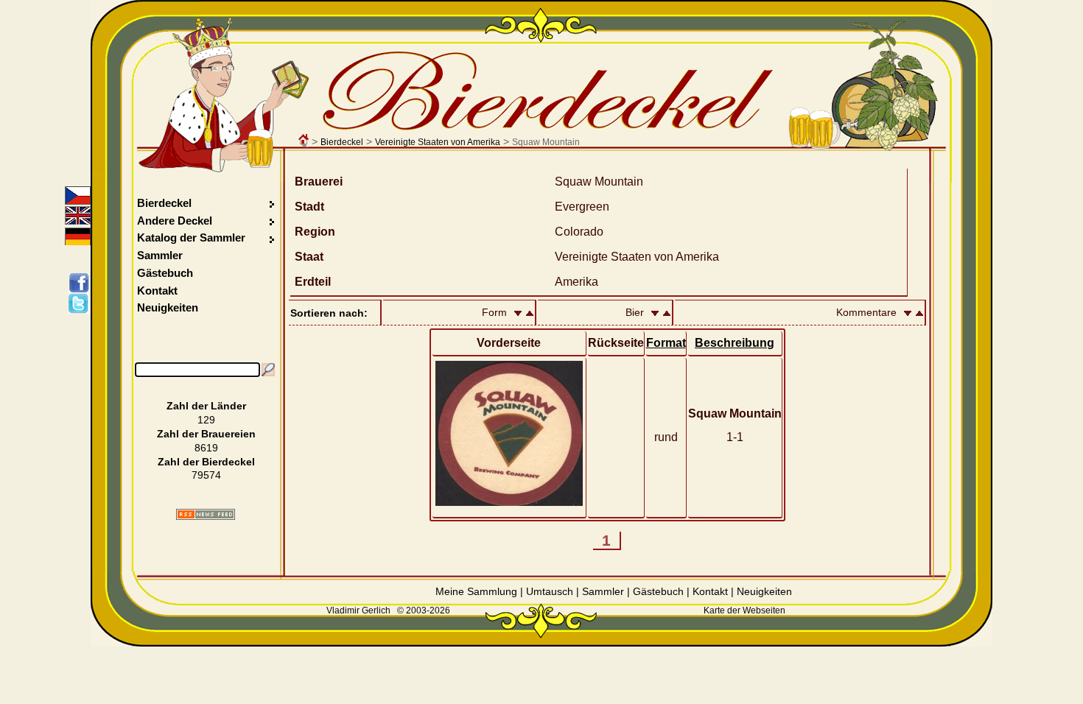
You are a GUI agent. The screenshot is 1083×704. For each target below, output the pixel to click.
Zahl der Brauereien (206, 434)
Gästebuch (165, 273)
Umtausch (549, 591)
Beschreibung (734, 343)
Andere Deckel (174, 220)
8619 (206, 448)
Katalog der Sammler (191, 237)
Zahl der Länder (206, 406)
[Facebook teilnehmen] (81, 282)
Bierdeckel (341, 142)
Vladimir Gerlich (358, 610)
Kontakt (157, 290)
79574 (206, 475)
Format (666, 343)
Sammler (160, 255)
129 (206, 420)
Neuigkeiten (167, 307)
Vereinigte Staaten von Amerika (437, 142)
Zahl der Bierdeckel (206, 462)
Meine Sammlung (476, 591)
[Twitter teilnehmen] (81, 303)
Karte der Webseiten (744, 610)
